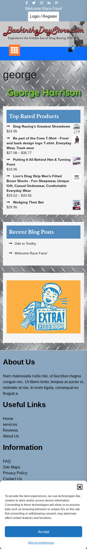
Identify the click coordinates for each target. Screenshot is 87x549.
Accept (43, 532)
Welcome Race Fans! (30, 253)
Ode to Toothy (25, 243)
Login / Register (43, 16)
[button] (79, 486)
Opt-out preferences (41, 542)
